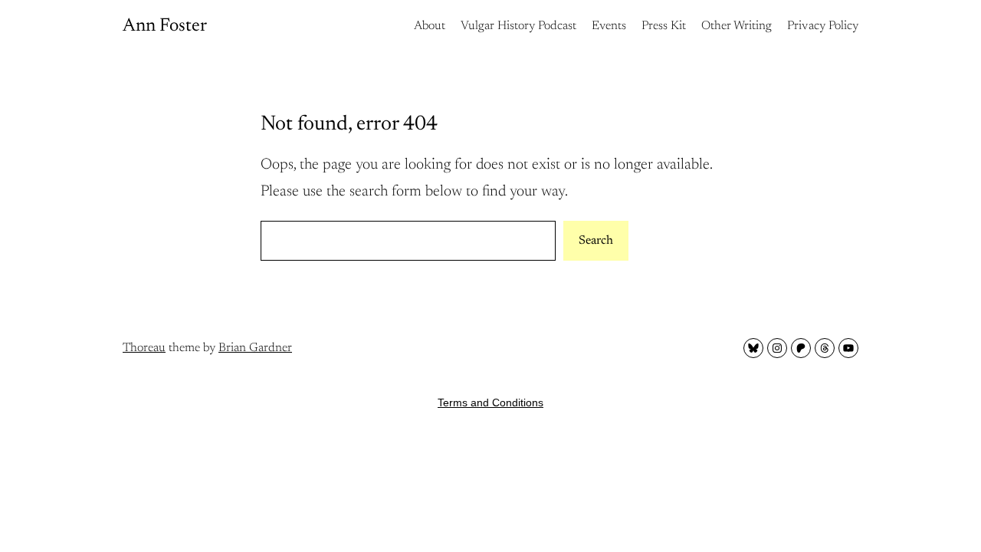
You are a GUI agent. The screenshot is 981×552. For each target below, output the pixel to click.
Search (596, 241)
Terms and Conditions (490, 402)
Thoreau (144, 348)
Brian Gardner (255, 348)
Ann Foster (165, 26)
